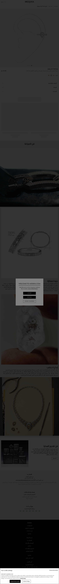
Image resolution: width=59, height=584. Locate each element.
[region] (29, 576)
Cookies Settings (26, 581)
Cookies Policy (23, 578)
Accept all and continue (15, 581)
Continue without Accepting (53, 570)
